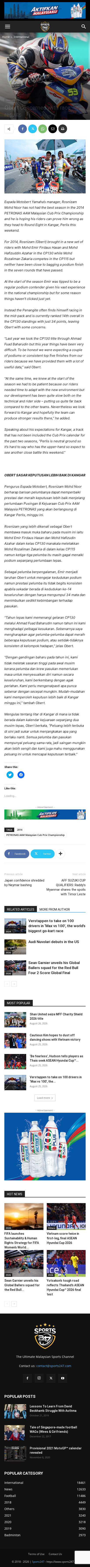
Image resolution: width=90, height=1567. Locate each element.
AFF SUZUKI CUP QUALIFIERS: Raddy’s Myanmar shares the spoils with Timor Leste (66, 887)
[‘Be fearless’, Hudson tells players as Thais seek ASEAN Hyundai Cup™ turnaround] (15, 1061)
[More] (60, 853)
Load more (43, 1098)
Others (51, 1227)
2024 (8, 931)
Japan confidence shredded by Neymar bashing (24, 882)
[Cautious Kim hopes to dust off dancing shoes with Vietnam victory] (15, 1040)
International (21, 37)
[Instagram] (39, 1378)
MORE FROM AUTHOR (55, 909)
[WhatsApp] (42, 128)
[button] (7, 27)
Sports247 (38, 1562)
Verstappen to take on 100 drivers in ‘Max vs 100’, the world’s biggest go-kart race (56, 926)
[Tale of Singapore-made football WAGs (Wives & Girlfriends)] (14, 1432)
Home (6, 37)
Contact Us (55, 1554)
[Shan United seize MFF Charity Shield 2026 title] (15, 1019)
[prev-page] (7, 984)
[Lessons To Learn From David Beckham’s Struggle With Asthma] (15, 1411)
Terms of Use (36, 1554)
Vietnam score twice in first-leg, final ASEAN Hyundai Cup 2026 (63, 1238)
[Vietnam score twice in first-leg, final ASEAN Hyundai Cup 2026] (66, 1216)
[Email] (52, 128)
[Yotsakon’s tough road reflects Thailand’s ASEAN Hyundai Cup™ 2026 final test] (66, 1263)
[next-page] (14, 984)
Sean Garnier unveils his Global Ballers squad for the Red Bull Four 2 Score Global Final (54, 968)
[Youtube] (62, 1378)
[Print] (62, 128)
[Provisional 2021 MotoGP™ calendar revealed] (15, 1453)
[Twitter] (32, 128)
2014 (19, 829)
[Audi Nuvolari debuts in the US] (15, 946)
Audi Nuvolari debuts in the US (53, 942)
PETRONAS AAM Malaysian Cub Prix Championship (35, 835)
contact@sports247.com (53, 1366)
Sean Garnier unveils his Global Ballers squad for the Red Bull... (22, 1285)
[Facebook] (22, 128)
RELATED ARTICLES (20, 909)
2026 (8, 952)
